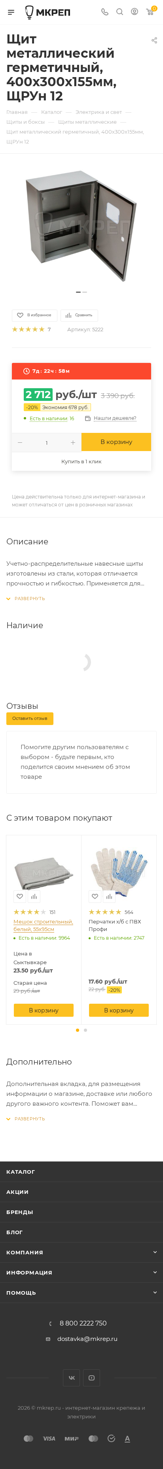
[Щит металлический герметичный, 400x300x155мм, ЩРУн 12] (81, 226)
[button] (78, 1030)
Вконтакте (71, 1377)
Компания (24, 1252)
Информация (29, 1272)
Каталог (20, 1172)
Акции (17, 1192)
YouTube (91, 1377)
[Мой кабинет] (134, 12)
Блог (14, 1232)
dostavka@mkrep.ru (87, 1338)
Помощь (21, 1293)
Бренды (19, 1212)
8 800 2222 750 (83, 1323)
